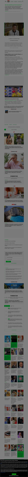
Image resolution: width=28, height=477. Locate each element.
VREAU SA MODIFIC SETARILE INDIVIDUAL (13, 475)
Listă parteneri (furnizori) (3, 472)
